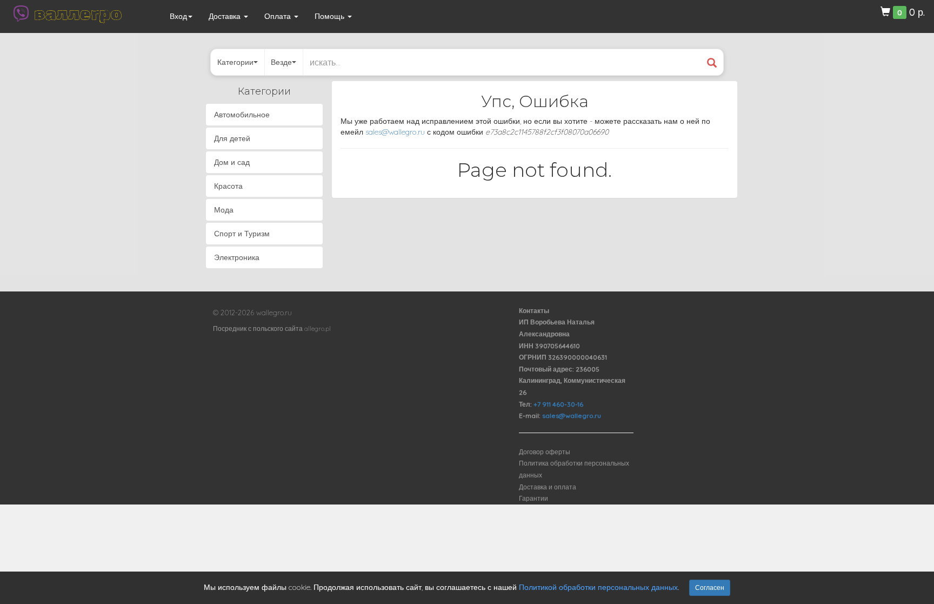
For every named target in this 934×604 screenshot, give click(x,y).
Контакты (534, 311)
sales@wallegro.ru (395, 132)
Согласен (709, 587)
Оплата (278, 16)
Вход (178, 16)
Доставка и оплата (547, 487)
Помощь (330, 16)
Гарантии (533, 498)
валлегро (78, 13)
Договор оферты (544, 452)
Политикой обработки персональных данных (598, 587)
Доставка (226, 16)
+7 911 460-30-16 (558, 404)
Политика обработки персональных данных (574, 469)
